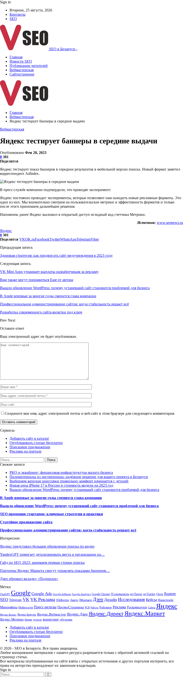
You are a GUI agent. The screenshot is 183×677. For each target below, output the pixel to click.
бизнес (28, 619)
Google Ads (41, 593)
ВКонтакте (85, 600)
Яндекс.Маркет (144, 613)
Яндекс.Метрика (12, 619)
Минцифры (8, 607)
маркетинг (51, 619)
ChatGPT (5, 594)
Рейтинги (105, 607)
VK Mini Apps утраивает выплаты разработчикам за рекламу (49, 272)
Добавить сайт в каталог (29, 438)
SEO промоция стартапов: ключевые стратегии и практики (51, 514)
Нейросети (25, 607)
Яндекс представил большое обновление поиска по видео (47, 546)
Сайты (151, 607)
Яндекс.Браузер (26, 614)
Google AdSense (62, 594)
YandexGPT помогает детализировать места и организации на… (52, 554)
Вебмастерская (22, 70)
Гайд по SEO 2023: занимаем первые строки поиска (42, 563)
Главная (16, 57)
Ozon (159, 594)
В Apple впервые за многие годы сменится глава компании (51, 498)
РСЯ (87, 607)
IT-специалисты (120, 594)
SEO (13, 19)
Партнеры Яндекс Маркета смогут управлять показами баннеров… (55, 571)
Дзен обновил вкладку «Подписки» (29, 579)
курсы (37, 619)
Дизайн (110, 599)
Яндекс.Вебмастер (51, 614)
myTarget (136, 594)
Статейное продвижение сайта (26, 522)
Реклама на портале (25, 451)
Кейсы (151, 599)
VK (26, 599)
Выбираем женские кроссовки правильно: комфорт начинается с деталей (69, 481)
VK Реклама (42, 599)
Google (20, 592)
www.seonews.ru (170, 223)
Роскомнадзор (137, 607)
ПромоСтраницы (70, 607)
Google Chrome (101, 594)
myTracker (149, 594)
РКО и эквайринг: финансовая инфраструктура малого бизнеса (61, 472)
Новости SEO (21, 61)
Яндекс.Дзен (77, 614)
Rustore (170, 594)
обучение (66, 619)
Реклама (119, 607)
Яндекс (6, 231)
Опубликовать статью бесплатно (36, 443)
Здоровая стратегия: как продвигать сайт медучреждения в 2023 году (56, 255)
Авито (74, 600)
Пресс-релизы (45, 607)
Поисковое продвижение (30, 447)
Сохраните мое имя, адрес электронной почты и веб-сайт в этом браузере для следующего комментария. (90, 413)
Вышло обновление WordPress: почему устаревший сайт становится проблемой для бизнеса (84, 490)
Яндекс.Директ (106, 614)
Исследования (131, 599)
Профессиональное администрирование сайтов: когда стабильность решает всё (68, 530)
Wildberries (62, 600)
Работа (94, 607)
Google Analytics (81, 594)
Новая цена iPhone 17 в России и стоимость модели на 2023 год (61, 485)
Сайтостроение (22, 74)
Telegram (15, 600)
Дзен (98, 599)
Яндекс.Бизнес (8, 614)
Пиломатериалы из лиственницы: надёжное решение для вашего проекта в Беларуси (79, 477)
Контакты (17, 14)
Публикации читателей (29, 66)
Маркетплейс (165, 600)
